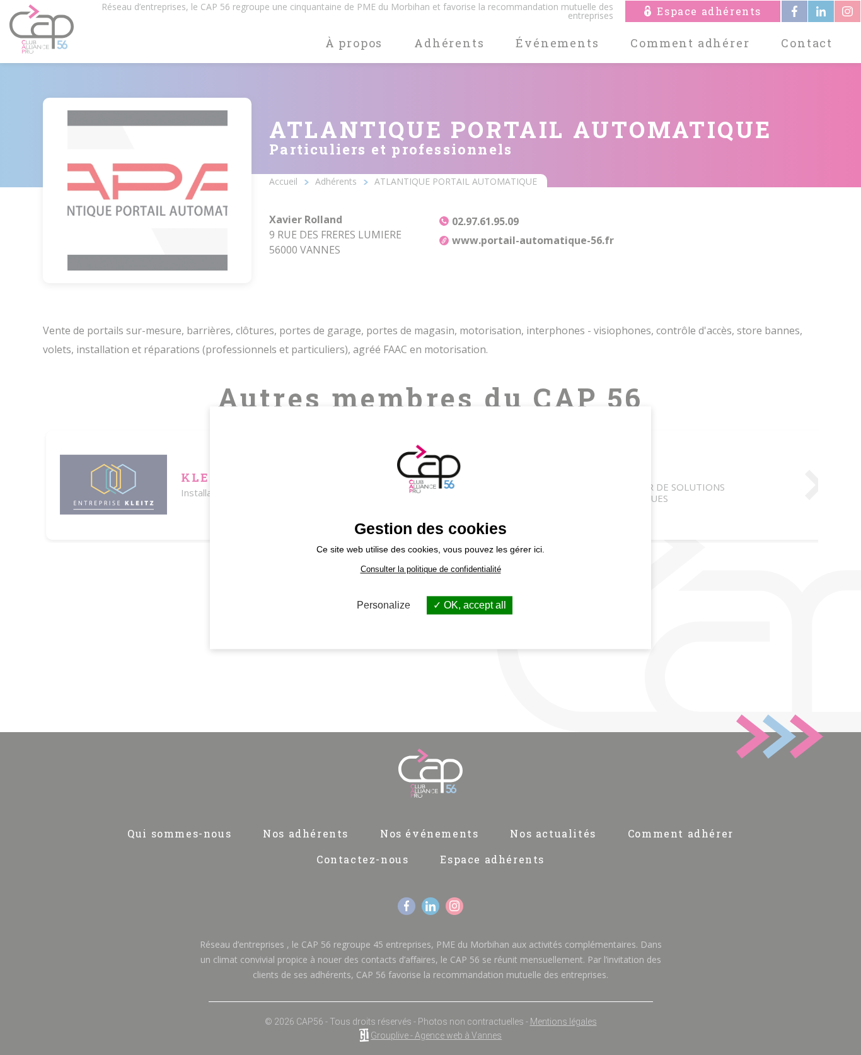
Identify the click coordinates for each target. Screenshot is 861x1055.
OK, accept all (473, 605)
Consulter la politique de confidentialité (431, 569)
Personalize (383, 605)
